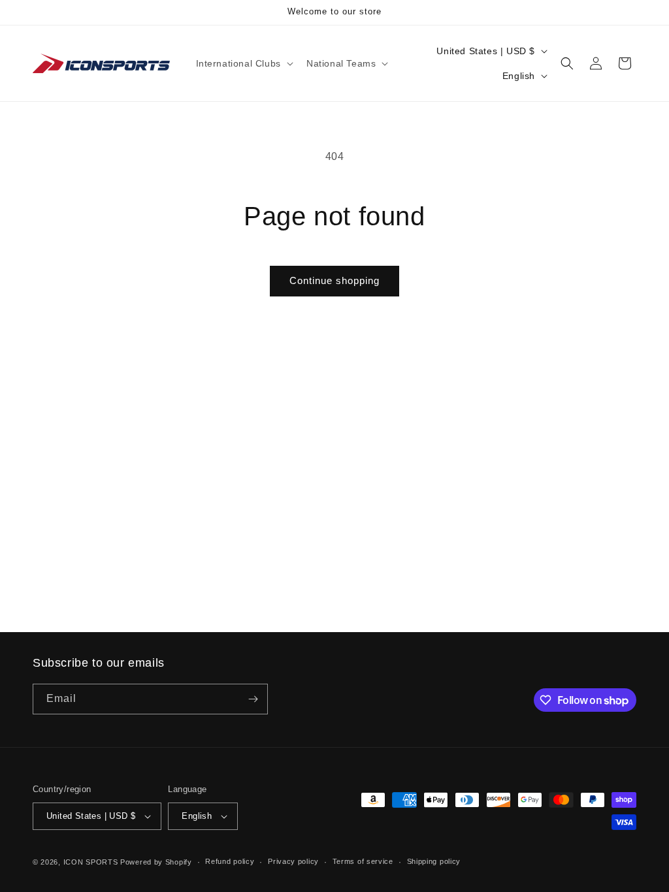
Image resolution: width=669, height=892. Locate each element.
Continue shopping (334, 280)
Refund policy (229, 861)
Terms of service (363, 861)
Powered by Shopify (156, 862)
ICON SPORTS (90, 862)
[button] (243, 63)
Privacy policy (293, 861)
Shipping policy (434, 861)
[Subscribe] (252, 699)
